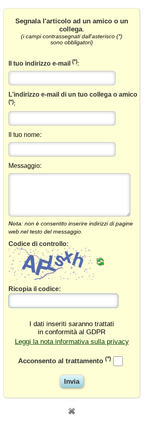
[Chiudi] (72, 410)
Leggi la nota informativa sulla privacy (72, 341)
